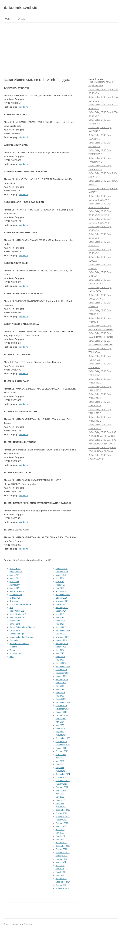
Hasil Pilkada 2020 (18, 617)
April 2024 (60, 865)
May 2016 (60, 581)
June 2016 (60, 585)
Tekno (12, 650)
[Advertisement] (61, 50)
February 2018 (62, 644)
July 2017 (60, 624)
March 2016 (61, 575)
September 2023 (63, 846)
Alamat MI (14, 578)
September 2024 (63, 882)
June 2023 (60, 836)
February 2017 (62, 608)
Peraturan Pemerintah (19, 644)
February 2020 (62, 715)
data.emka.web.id (20, 7)
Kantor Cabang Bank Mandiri (22, 627)
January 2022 (62, 784)
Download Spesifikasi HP (20, 604)
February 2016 (62, 572)
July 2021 (60, 768)
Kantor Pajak (15, 630)
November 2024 (63, 888)
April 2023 (60, 830)
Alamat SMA (15, 585)
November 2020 (63, 745)
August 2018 (61, 663)
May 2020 (60, 725)
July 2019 (60, 696)
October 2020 (61, 741)
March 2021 (61, 754)
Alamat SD (14, 581)
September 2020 (63, 738)
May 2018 (60, 653)
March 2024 (61, 862)
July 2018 (60, 660)
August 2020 (61, 735)
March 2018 (61, 647)
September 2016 (63, 594)
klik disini (23, 107)
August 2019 (61, 699)
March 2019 (61, 683)
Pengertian (14, 640)
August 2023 (61, 843)
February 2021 (62, 751)
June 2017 (60, 621)
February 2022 (62, 787)
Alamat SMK (15, 588)
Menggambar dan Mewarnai (22, 637)
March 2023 (61, 826)
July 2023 (60, 839)
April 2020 (60, 722)
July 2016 (60, 588)
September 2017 (63, 630)
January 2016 (62, 568)
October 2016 (61, 598)
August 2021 (61, 771)
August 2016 (61, 591)
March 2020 (61, 719)
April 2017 (60, 614)
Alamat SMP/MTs (17, 591)
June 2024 (60, 872)
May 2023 (60, 833)
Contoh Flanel (16, 594)
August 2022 (61, 807)
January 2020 (62, 712)
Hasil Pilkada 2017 (18, 614)
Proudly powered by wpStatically (18, 924)
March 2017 (61, 611)
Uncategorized (16, 653)
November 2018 (63, 673)
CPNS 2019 (15, 598)
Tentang (21, 19)
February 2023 (62, 823)
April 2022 (60, 794)
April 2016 (60, 578)
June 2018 (60, 657)
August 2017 (61, 627)
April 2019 (60, 686)
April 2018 (60, 650)
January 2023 (62, 820)
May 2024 (60, 869)
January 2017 (62, 604)
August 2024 (61, 878)
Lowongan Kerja (17, 634)
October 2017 (61, 634)
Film (11, 608)
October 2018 (61, 670)
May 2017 (60, 617)
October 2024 (61, 885)
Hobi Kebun (15, 621)
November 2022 (63, 816)
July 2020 (60, 732)
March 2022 (61, 790)
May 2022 (60, 797)
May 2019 (60, 689)
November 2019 (63, 709)
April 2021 (60, 758)
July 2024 (60, 875)
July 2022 (60, 803)
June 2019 (60, 692)
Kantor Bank (15, 624)
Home (7, 19)
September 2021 (63, 774)
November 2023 (63, 852)
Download (14, 601)
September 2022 (63, 810)
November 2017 (63, 637)
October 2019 (61, 705)
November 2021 (63, 781)
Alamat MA (14, 575)
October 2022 (61, 813)
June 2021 (60, 764)
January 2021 (62, 748)
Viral (12, 657)
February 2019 (62, 679)
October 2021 (61, 777)
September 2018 (63, 666)
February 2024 (62, 859)
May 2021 (60, 761)
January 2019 (62, 676)
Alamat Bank (15, 568)
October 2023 (61, 849)
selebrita (13, 647)
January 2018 (62, 640)
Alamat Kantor (16, 572)
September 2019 (63, 702)
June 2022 (60, 800)
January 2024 (62, 856)
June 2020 (60, 728)
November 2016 (63, 601)
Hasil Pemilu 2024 (17, 611)
